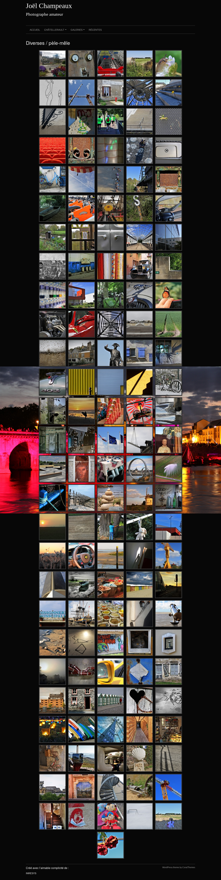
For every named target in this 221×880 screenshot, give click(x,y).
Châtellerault (56, 31)
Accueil (35, 29)
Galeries (78, 31)
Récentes (95, 29)
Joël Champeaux (49, 6)
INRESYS (31, 873)
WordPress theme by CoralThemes (178, 867)
